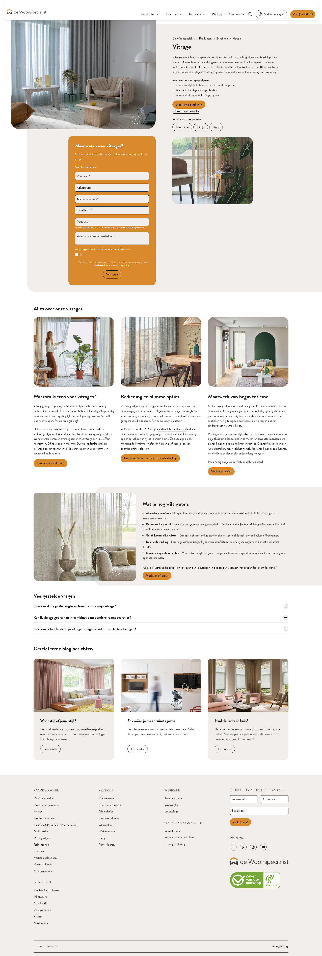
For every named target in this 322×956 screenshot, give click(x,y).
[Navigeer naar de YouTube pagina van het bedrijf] (263, 847)
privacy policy (123, 265)
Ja (81, 254)
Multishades (41, 831)
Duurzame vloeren (110, 805)
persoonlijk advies (240, 433)
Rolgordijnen (41, 844)
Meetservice (41, 923)
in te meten (246, 438)
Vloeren (106, 790)
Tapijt (102, 837)
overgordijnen (97, 433)
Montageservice (43, 871)
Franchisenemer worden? (179, 837)
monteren (275, 438)
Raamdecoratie (46, 790)
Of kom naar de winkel (186, 111)
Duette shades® (86, 443)
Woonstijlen (172, 805)
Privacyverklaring (175, 844)
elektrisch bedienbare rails (172, 429)
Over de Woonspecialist (184, 823)
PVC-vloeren (107, 831)
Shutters (39, 851)
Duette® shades (43, 798)
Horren (38, 811)
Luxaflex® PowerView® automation (55, 824)
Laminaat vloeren (109, 818)
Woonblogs (171, 811)
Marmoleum (106, 824)
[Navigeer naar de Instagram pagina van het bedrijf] (253, 847)
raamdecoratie (66, 433)
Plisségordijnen (42, 837)
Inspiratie (172, 790)
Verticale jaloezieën (45, 857)
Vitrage (38, 916)
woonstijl (186, 410)
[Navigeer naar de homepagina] (26, 12)
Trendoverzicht (173, 798)
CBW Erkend (173, 830)
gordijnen (48, 433)
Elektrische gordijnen (46, 890)
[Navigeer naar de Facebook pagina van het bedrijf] (233, 847)
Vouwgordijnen (43, 864)
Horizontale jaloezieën (47, 805)
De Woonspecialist (184, 38)
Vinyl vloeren (107, 844)
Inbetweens (40, 896)
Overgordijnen (42, 910)
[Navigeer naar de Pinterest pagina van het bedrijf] (243, 847)
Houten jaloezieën (44, 818)
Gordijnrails (41, 903)
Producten (205, 38)
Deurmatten (106, 798)
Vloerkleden (106, 811)
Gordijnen (222, 38)
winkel (261, 433)
